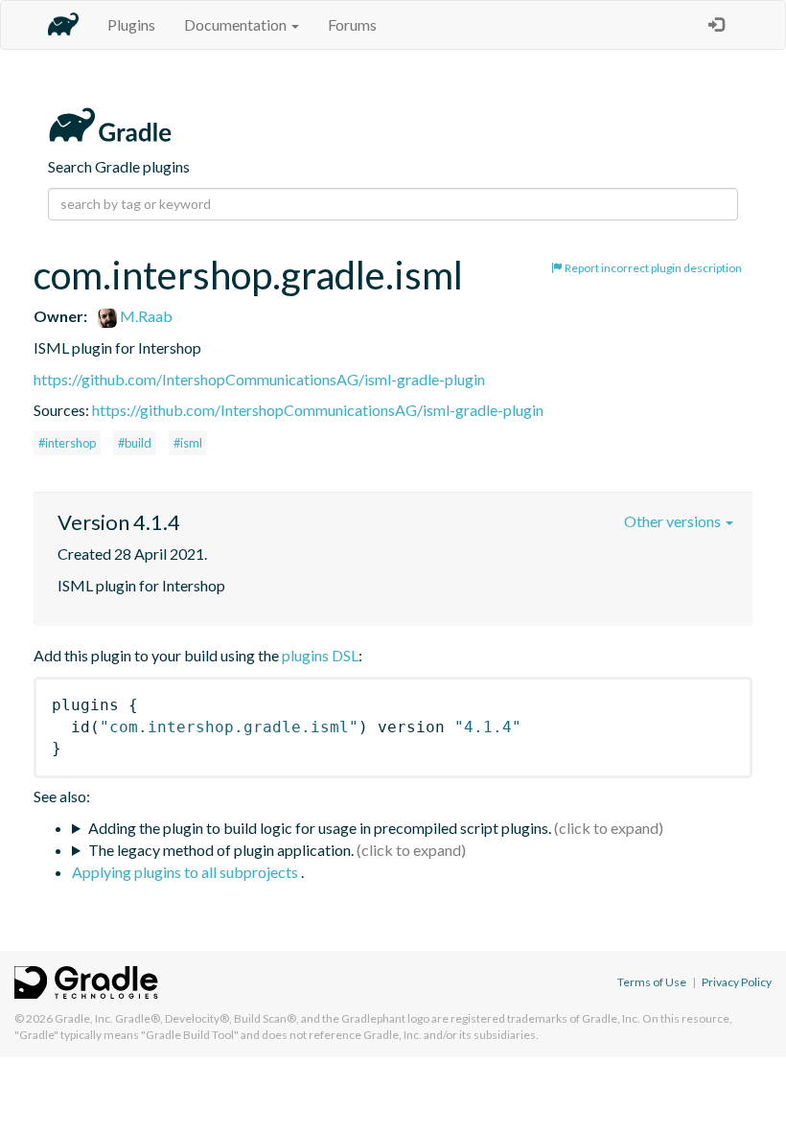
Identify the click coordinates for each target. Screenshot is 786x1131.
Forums (352, 24)
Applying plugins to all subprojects (186, 872)
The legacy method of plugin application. (221, 850)
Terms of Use (651, 982)
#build (134, 442)
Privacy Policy (737, 982)
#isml (187, 442)
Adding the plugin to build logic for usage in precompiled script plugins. (319, 828)
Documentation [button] (236, 24)
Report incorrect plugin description (652, 268)
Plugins (131, 24)
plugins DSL (320, 655)
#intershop (67, 442)
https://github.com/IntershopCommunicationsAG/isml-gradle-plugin (259, 379)
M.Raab (145, 316)
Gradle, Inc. (84, 1018)
